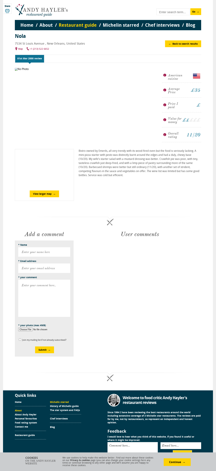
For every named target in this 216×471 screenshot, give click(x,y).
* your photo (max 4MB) (32, 325)
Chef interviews (59, 419)
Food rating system (26, 423)
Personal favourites (26, 419)
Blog (52, 427)
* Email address (27, 261)
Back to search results (185, 44)
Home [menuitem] (26, 25)
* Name (22, 245)
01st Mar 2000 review (29, 58)
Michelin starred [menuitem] (121, 25)
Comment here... (119, 445)
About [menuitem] (46, 25)
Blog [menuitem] (190, 25)
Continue (175, 462)
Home (18, 402)
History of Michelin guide (64, 406)
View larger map (42, 194)
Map (20, 49)
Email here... (170, 445)
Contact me (21, 427)
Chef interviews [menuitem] (162, 25)
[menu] (108, 22)
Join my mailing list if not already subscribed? (44, 340)
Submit (42, 350)
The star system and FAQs (65, 410)
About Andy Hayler (25, 415)
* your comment (27, 277)
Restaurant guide (25, 435)
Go (193, 12)
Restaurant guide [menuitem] (78, 25)
